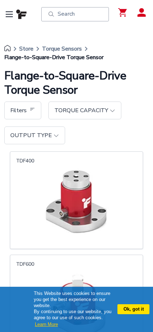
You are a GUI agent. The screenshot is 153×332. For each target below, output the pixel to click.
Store (26, 49)
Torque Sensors (62, 49)
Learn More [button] (46, 324)
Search (66, 14)
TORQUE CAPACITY (81, 110)
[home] (7, 49)
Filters (18, 110)
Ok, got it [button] (133, 309)
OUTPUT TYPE (31, 135)
